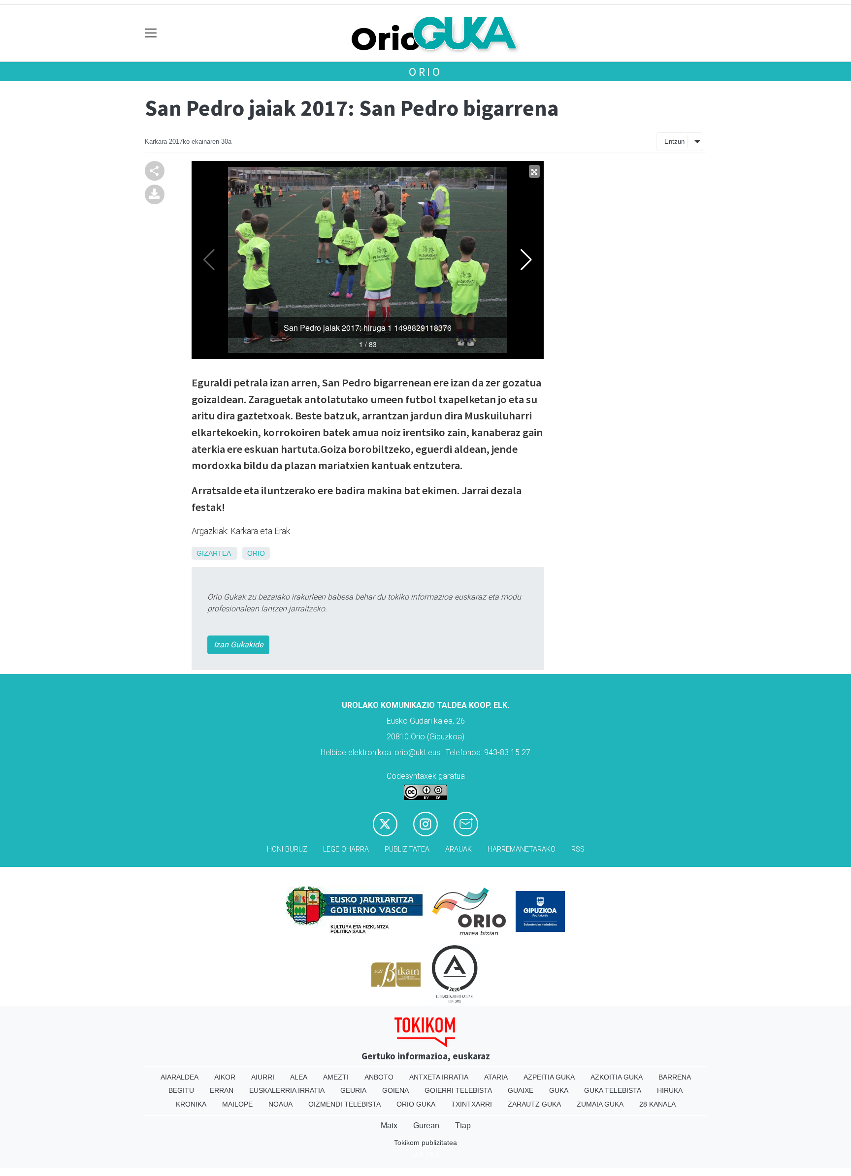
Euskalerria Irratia (287, 1090)
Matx (389, 1125)
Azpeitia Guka (549, 1077)
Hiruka (670, 1090)
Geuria (353, 1090)
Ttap (463, 1125)
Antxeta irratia (438, 1077)
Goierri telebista (458, 1090)
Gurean (426, 1125)
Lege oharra (346, 849)
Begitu (181, 1090)
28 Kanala (657, 1104)
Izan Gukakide (238, 644)
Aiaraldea (179, 1077)
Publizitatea (407, 849)
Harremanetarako (522, 849)
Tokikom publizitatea (425, 1142)
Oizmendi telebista (344, 1104)
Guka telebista (612, 1090)
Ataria (496, 1077)
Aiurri (262, 1077)
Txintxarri (471, 1104)
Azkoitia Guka (616, 1077)
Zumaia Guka (600, 1104)
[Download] (154, 193)
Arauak (458, 849)
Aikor (224, 1077)
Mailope (237, 1104)
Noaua (280, 1104)
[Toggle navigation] (151, 33)
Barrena (674, 1077)
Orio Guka (415, 1104)
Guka (558, 1090)
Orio (425, 71)
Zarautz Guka (534, 1104)
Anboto (378, 1077)
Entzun (674, 141)
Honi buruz (287, 849)
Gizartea (213, 553)
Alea (298, 1077)
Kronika (191, 1104)
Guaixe (520, 1090)
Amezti (336, 1077)
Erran (221, 1090)
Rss (578, 849)
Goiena (395, 1090)
